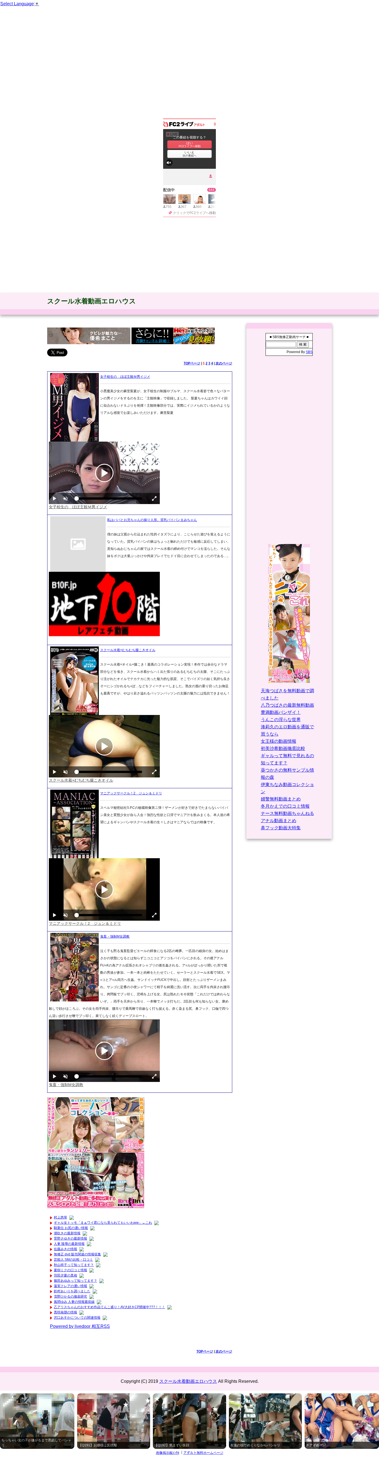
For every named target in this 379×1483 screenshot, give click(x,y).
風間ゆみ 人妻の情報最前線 (74, 1302)
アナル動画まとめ (278, 820)
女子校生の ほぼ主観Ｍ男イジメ (125, 377)
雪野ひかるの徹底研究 (70, 1296)
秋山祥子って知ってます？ (74, 1265)
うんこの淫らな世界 (281, 719)
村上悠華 (60, 1217)
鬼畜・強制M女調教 (115, 936)
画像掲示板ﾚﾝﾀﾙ (167, 1453)
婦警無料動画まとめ (281, 799)
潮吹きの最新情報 (67, 1233)
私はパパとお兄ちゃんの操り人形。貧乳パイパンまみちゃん (152, 520)
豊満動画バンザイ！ (281, 712)
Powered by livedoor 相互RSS (80, 1326)
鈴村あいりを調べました (72, 1291)
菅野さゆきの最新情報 (70, 1238)
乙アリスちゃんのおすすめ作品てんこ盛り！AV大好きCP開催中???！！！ (109, 1307)
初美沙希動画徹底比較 (283, 748)
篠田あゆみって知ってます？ (75, 1281)
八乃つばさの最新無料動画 (287, 705)
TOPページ (192, 363)
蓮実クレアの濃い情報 (70, 1286)
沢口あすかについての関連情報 (77, 1318)
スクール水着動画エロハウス (91, 301)
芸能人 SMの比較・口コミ (73, 1260)
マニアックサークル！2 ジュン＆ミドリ (131, 793)
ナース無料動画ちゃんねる (287, 813)
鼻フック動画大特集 (281, 827)
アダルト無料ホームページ (203, 1453)
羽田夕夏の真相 (65, 1275)
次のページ (224, 363)
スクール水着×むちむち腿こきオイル (127, 650)
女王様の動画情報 (278, 741)
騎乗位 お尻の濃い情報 (71, 1228)
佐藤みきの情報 (65, 1249)
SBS (309, 352)
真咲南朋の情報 (65, 1312)
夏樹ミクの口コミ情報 (70, 1270)
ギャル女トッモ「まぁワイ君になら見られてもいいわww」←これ (103, 1223)
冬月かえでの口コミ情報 (285, 806)
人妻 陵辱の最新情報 (69, 1244)
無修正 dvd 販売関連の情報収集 (77, 1254)
